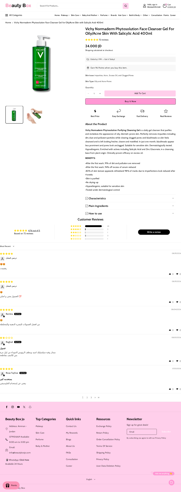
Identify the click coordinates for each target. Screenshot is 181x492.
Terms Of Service (104, 446)
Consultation (72, 459)
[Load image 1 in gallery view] (14, 115)
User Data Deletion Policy (108, 466)
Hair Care (122, 15)
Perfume (103, 15)
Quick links (73, 419)
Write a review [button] (154, 232)
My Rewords (72, 433)
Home (8, 22)
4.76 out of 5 (34, 230)
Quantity (89, 87)
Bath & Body (134, 15)
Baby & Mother (43, 446)
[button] (169, 6)
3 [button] (91, 397)
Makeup (64, 15)
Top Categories (46, 419)
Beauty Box (19, 488)
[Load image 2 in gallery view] (33, 115)
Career (69, 466)
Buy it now (130, 101)
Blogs (68, 439)
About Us (70, 446)
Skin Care (75, 15)
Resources (103, 419)
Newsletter (134, 419)
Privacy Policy (102, 459)
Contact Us (71, 426)
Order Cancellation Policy (108, 439)
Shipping (89, 50)
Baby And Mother (89, 15)
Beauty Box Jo (15, 419)
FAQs (68, 452)
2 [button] (87, 397)
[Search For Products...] (126, 6)
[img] (6, 253)
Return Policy (102, 433)
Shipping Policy (103, 452)
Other (145, 15)
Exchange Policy (104, 426)
